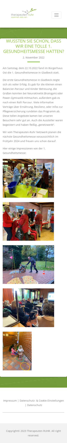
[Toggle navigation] (56, 15)
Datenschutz (34, 405)
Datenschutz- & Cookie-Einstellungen (42, 400)
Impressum (10, 400)
